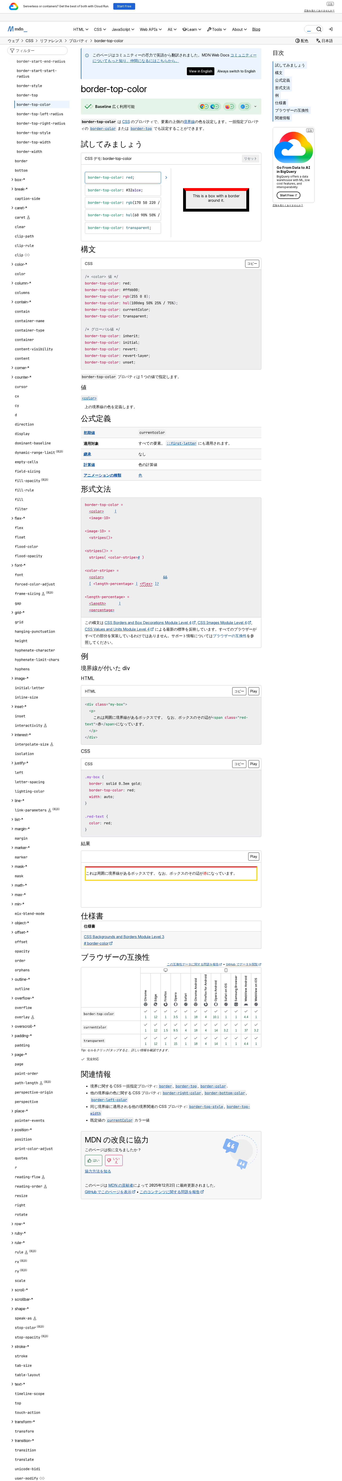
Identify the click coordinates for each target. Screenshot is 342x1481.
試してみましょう (290, 65)
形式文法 (282, 87)
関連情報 (282, 117)
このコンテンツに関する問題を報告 (170, 1191)
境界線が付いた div (105, 668)
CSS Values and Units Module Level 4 (117, 629)
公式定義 (282, 80)
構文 (279, 72)
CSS (126, 121)
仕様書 (280, 102)
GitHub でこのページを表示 (108, 1191)
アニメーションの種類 (102, 475)
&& (165, 577)
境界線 (189, 121)
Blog (256, 29)
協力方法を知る (98, 1171)
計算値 (89, 464)
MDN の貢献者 (120, 1185)
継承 (87, 454)
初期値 (89, 432)
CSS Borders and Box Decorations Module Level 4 (148, 622)
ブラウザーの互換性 (292, 110)
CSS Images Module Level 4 (222, 622)
